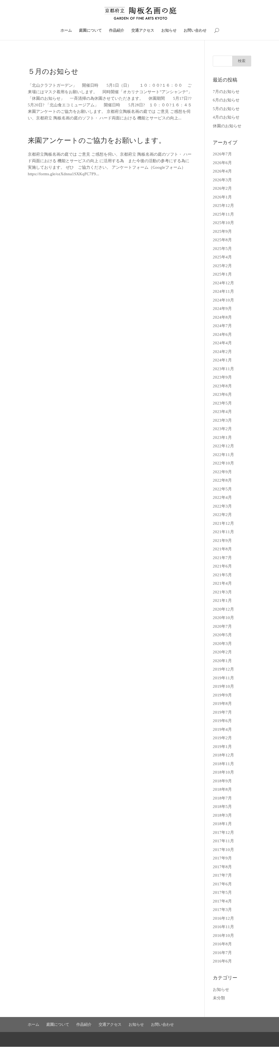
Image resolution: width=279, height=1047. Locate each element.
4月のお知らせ (226, 117)
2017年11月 (223, 841)
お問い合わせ (195, 30)
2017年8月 (222, 867)
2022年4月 (222, 497)
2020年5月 (222, 635)
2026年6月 (222, 163)
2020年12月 (223, 609)
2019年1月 (222, 746)
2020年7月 (222, 626)
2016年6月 (222, 961)
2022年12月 (223, 446)
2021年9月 (222, 540)
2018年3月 (222, 815)
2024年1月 (222, 360)
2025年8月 (222, 240)
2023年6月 (222, 394)
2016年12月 (223, 918)
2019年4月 (222, 729)
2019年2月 (222, 738)
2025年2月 (222, 266)
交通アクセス (142, 30)
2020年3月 (222, 643)
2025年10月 (223, 223)
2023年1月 (222, 437)
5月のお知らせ (226, 109)
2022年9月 (222, 472)
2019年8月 (222, 703)
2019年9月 (222, 695)
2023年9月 (222, 377)
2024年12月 (223, 283)
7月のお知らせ (226, 91)
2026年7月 (222, 154)
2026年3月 (222, 180)
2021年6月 (222, 566)
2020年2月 (222, 652)
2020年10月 (223, 617)
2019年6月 (222, 721)
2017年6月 (222, 884)
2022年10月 (223, 463)
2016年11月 (223, 927)
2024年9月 (222, 308)
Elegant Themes (59, 1039)
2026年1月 (222, 197)
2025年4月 (222, 257)
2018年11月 (223, 764)
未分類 (219, 998)
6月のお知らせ (226, 100)
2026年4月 (222, 171)
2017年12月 (223, 832)
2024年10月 (223, 300)
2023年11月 (223, 369)
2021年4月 (222, 583)
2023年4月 (222, 411)
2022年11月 (223, 454)
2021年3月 (222, 592)
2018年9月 (222, 781)
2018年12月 (223, 755)
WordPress (96, 1039)
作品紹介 (116, 30)
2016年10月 (223, 935)
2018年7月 (222, 798)
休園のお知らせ (227, 126)
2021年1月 (222, 600)
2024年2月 (222, 351)
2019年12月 (223, 669)
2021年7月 (222, 558)
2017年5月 (222, 892)
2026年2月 (222, 188)
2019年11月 (223, 678)
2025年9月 (222, 231)
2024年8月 (222, 317)
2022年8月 (222, 480)
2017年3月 (222, 909)
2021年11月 (223, 532)
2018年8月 (222, 789)
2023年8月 (222, 386)
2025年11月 (223, 214)
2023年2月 (222, 429)
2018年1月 (222, 824)
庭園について (90, 30)
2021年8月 (222, 549)
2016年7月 (222, 953)
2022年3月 (222, 506)
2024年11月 (223, 291)
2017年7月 (222, 875)
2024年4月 (222, 343)
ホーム (66, 30)
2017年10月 (223, 849)
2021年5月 (222, 575)
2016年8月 (222, 944)
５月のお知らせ (53, 72)
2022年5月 (222, 489)
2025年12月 (223, 205)
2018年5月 (222, 806)
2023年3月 (222, 420)
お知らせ (169, 30)
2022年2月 (222, 514)
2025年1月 (222, 274)
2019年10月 (223, 686)
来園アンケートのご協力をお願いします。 (97, 140)
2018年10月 (223, 772)
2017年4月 (222, 901)
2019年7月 (222, 712)
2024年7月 (222, 326)
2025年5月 (222, 248)
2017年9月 (222, 858)
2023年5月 (222, 403)
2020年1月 (222, 661)
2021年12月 (223, 523)
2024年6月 (222, 334)
